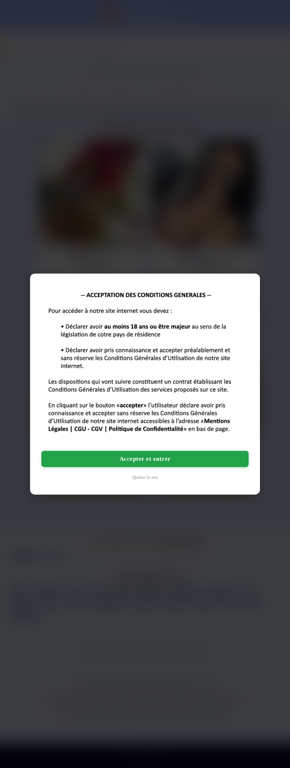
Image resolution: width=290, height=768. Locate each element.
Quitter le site (145, 477)
